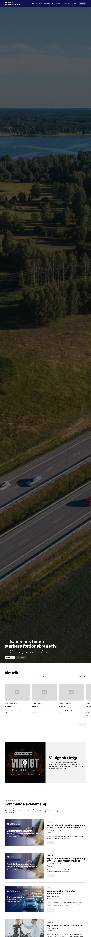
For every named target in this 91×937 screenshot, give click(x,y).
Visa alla (82, 676)
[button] (39, 3)
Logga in (82, 3)
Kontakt (74, 3)
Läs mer (51, 842)
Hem (32, 3)
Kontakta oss (9, 657)
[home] (12, 3)
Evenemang (67, 3)
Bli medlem (21, 657)
